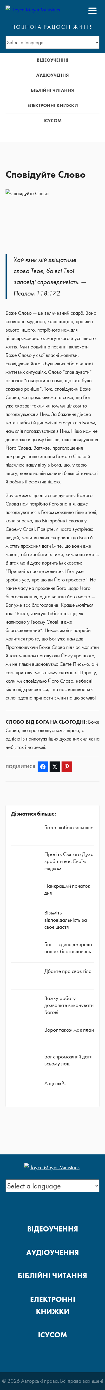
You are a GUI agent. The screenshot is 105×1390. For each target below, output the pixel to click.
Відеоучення (53, 60)
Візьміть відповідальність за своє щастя (65, 919)
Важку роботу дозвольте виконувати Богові (69, 1005)
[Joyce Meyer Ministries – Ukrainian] (34, 11)
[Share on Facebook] (43, 766)
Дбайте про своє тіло (68, 971)
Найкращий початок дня (67, 889)
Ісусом (52, 121)
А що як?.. (55, 1083)
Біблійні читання (52, 90)
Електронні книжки (52, 105)
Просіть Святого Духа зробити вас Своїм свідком (69, 861)
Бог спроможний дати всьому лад (68, 1060)
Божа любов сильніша (69, 827)
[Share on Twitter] (55, 766)
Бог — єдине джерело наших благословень (68, 948)
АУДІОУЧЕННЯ (52, 75)
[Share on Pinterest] (67, 766)
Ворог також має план (69, 1029)
